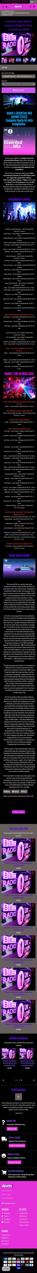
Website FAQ (12, 1129)
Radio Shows (22, 796)
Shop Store (5, 1244)
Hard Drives (23, 1219)
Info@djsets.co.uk (9, 1203)
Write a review (18, 812)
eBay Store (5, 1238)
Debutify (21, 1255)
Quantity (4, 81)
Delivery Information (17, 1145)
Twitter (6, 1216)
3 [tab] (19, 1080)
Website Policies (14, 1162)
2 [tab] (17, 1080)
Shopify (32, 1252)
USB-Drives (23, 1216)
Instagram (7, 1219)
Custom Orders (24, 1225)
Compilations (23, 1213)
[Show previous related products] (3, 1080)
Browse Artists (24, 1222)
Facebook (7, 1213)
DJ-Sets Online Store (8, 11)
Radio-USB (29, 796)
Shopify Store (6, 1235)
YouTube (7, 1222)
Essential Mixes (12, 796)
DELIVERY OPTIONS (8, 73)
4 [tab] (21, 1080)
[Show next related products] (33, 1080)
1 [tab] (15, 1080)
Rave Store (5, 1241)
